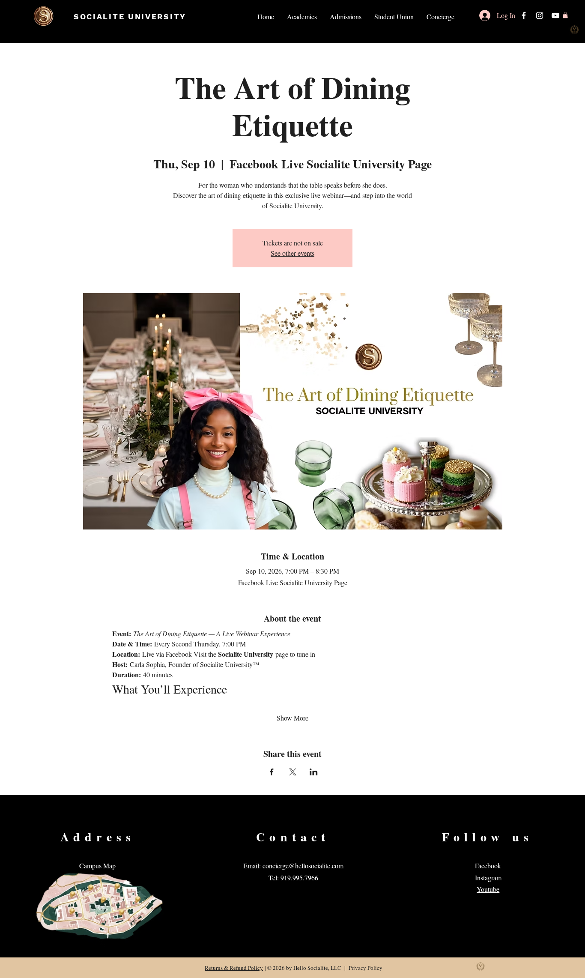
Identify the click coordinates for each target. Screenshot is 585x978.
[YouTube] (555, 15)
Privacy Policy (365, 968)
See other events (292, 252)
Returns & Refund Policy (234, 968)
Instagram (488, 877)
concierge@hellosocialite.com (303, 865)
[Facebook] (523, 15)
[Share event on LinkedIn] (314, 772)
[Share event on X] (293, 772)
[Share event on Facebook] (272, 772)
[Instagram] (539, 15)
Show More (292, 717)
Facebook (488, 865)
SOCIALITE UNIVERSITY (130, 16)
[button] (302, 16)
